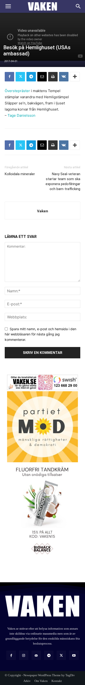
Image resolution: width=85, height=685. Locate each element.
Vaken (42, 211)
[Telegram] (31, 76)
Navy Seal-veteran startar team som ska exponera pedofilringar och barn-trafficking (63, 181)
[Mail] (36, 655)
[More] (75, 76)
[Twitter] (20, 76)
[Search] (78, 6)
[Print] (53, 76)
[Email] (42, 76)
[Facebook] (9, 76)
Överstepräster (17, 91)
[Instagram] (23, 655)
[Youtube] (73, 655)
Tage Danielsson (21, 115)
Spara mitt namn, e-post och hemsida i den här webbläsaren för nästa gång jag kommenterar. (40, 334)
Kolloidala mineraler (20, 174)
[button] (8, 6)
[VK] (63, 76)
